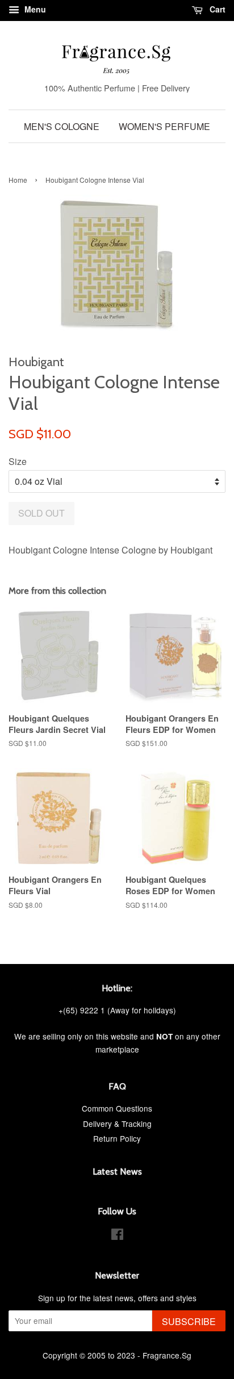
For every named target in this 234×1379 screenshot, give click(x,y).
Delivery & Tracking (117, 1123)
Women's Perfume (164, 126)
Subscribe (189, 1321)
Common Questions (117, 1108)
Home (18, 180)
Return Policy (117, 1138)
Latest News (117, 1171)
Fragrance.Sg (167, 1355)
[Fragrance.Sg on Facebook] (117, 1236)
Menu (34, 9)
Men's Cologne (61, 126)
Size (18, 461)
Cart (216, 9)
